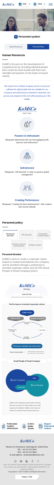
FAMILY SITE (27, 477)
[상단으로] (50, 481)
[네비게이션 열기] (50, 4)
